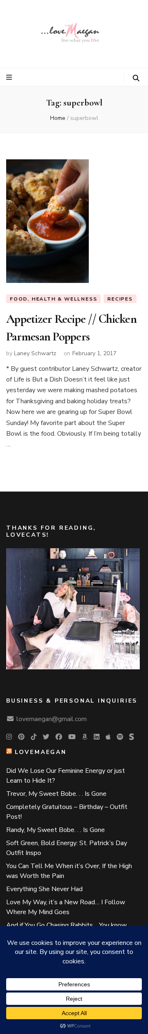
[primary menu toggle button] (10, 77)
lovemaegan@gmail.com (51, 719)
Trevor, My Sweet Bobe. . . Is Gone (56, 793)
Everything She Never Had (44, 889)
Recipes (120, 299)
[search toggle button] (136, 78)
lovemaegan (41, 752)
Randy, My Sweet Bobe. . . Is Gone (55, 829)
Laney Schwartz (35, 353)
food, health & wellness (53, 299)
